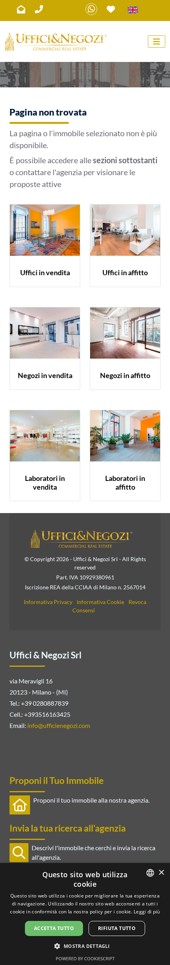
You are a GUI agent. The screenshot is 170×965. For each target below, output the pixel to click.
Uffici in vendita (45, 272)
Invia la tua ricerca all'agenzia (67, 828)
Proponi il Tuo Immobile (56, 780)
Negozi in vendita (45, 375)
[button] (85, 946)
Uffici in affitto (125, 272)
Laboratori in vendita (45, 482)
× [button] (161, 873)
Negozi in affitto (125, 375)
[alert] (85, 914)
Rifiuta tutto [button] (117, 928)
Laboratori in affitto (125, 482)
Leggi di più (147, 911)
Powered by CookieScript (85, 958)
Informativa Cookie (100, 601)
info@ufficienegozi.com (58, 725)
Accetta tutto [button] (54, 928)
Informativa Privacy (48, 601)
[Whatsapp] (91, 9)
